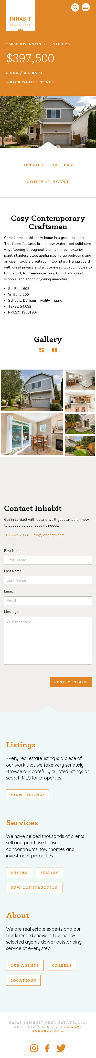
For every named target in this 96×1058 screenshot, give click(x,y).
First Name (13, 550)
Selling (49, 873)
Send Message (71, 682)
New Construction (34, 888)
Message (11, 611)
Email (8, 591)
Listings (21, 745)
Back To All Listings (32, 82)
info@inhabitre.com (48, 535)
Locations (23, 980)
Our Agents (24, 965)
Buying (19, 873)
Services (22, 823)
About (17, 915)
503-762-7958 (16, 535)
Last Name (13, 571)
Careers (62, 965)
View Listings (27, 795)
